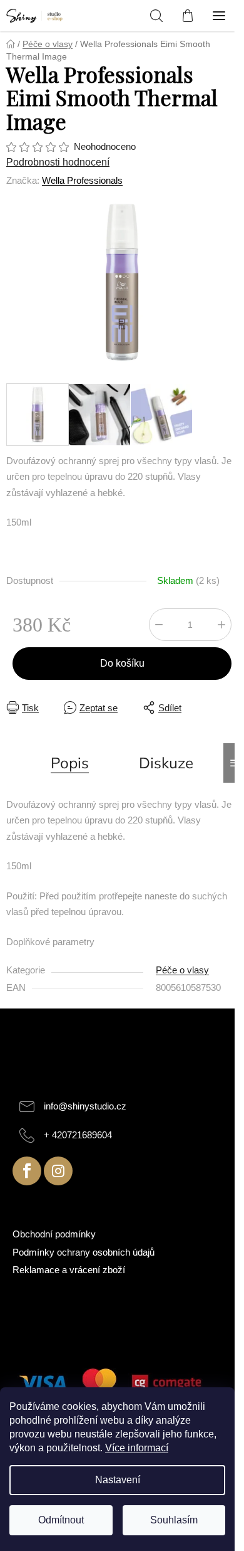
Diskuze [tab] (166, 762)
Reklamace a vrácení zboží (69, 1269)
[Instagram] (58, 1171)
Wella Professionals (82, 180)
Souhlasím (174, 1520)
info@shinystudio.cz (85, 1106)
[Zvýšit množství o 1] (221, 624)
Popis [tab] (70, 762)
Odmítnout (61, 1520)
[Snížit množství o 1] (159, 624)
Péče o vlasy (182, 970)
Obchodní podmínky (54, 1234)
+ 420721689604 (78, 1135)
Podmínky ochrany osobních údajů (84, 1252)
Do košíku (122, 663)
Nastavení (117, 1479)
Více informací (136, 1447)
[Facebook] (27, 1171)
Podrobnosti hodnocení (57, 162)
